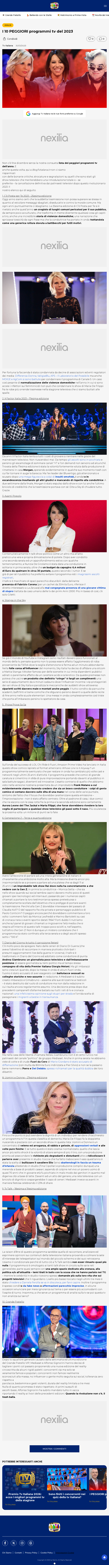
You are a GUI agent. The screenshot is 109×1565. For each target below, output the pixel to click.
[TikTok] (29, 1541)
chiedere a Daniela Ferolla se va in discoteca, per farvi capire (44, 1282)
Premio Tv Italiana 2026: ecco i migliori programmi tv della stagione (25, 1497)
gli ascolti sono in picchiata (84, 459)
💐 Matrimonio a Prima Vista (71, 15)
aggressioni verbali (86, 1145)
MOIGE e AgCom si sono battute (21, 379)
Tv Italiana (7, 45)
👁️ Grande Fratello (11, 15)
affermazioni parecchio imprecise (63, 1286)
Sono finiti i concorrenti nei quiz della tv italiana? (67, 1496)
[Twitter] (12, 1541)
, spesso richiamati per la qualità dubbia (62, 1068)
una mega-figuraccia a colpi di (46, 476)
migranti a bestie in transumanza (38, 997)
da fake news (31, 1286)
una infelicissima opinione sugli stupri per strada (43, 993)
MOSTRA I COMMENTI (54, 1449)
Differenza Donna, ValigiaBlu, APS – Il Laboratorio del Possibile (52, 376)
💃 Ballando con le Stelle (39, 15)
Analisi (8, 25)
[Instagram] (20, 1541)
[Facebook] (3, 1541)
